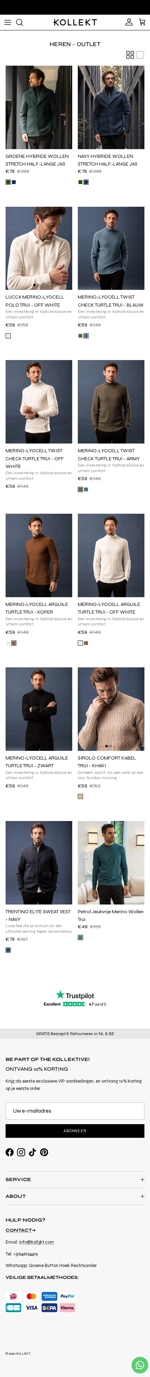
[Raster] (130, 55)
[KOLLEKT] (75, 22)
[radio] (8, 182)
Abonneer (75, 1131)
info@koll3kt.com (36, 1242)
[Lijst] (140, 55)
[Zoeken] (23, 22)
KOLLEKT (22, 1354)
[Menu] (7, 22)
